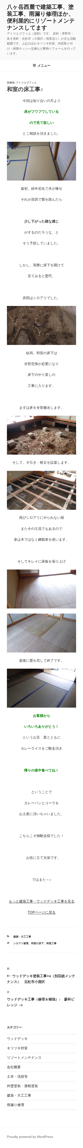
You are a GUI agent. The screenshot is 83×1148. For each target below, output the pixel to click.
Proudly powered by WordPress (30, 1137)
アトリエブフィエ (26, 82)
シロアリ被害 (21, 943)
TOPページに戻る (42, 912)
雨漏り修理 (15, 1105)
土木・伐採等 (17, 1076)
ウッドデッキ (17, 1039)
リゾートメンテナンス (24, 1057)
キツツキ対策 (17, 1048)
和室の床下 (37, 943)
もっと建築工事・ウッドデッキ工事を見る (41, 901)
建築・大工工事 (22, 936)
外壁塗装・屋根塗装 (22, 1086)
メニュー (44, 65)
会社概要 (14, 1067)
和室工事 (51, 943)
